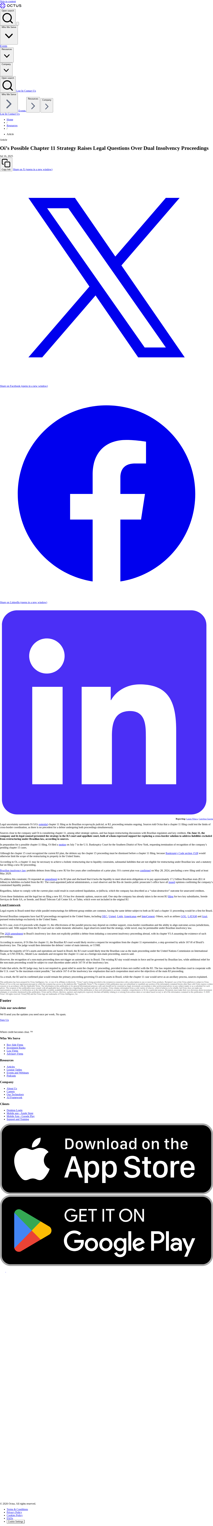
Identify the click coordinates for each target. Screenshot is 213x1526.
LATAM (192, 916)
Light (120, 916)
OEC (104, 916)
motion (62, 844)
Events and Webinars (18, 1072)
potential (43, 824)
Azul (204, 916)
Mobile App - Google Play (21, 1116)
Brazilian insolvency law (13, 870)
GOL (183, 916)
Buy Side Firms (15, 1044)
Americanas (130, 916)
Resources (7, 49)
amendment (51, 879)
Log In (20, 90)
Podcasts (11, 1075)
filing (170, 896)
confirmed (145, 870)
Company (6, 64)
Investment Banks (16, 1047)
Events (3, 46)
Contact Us (30, 90)
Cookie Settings (15, 1521)
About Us (12, 1088)
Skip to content (8, 1)
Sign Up (4, 1020)
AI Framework (14, 1097)
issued (172, 882)
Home (10, 119)
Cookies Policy (15, 1515)
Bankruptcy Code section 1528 (182, 853)
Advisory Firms (15, 1053)
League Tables (14, 1069)
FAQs (10, 1518)
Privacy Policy (14, 1512)
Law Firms (12, 1050)
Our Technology (15, 1094)
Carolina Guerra (206, 819)
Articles (11, 1066)
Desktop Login (14, 1110)
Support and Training (18, 1119)
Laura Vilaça (192, 819)
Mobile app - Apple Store (20, 1113)
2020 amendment (14, 933)
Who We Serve (9, 27)
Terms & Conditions (17, 1509)
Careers (11, 1091)
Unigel (112, 916)
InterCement (148, 916)
